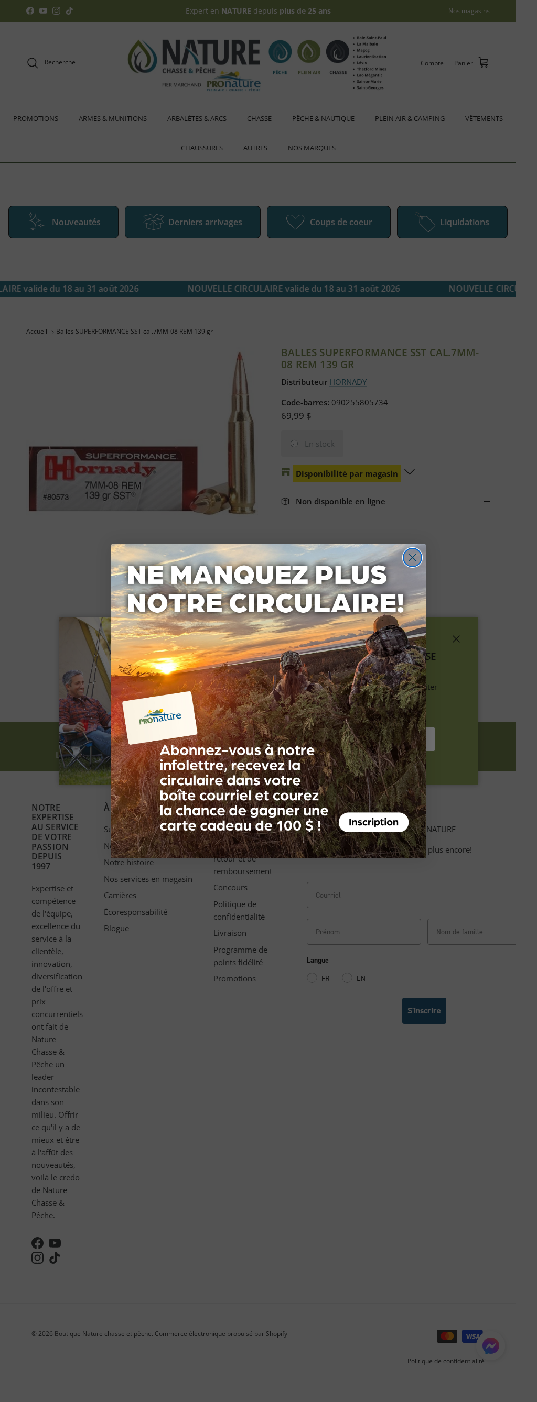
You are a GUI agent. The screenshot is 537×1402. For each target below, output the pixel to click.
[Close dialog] (412, 557)
